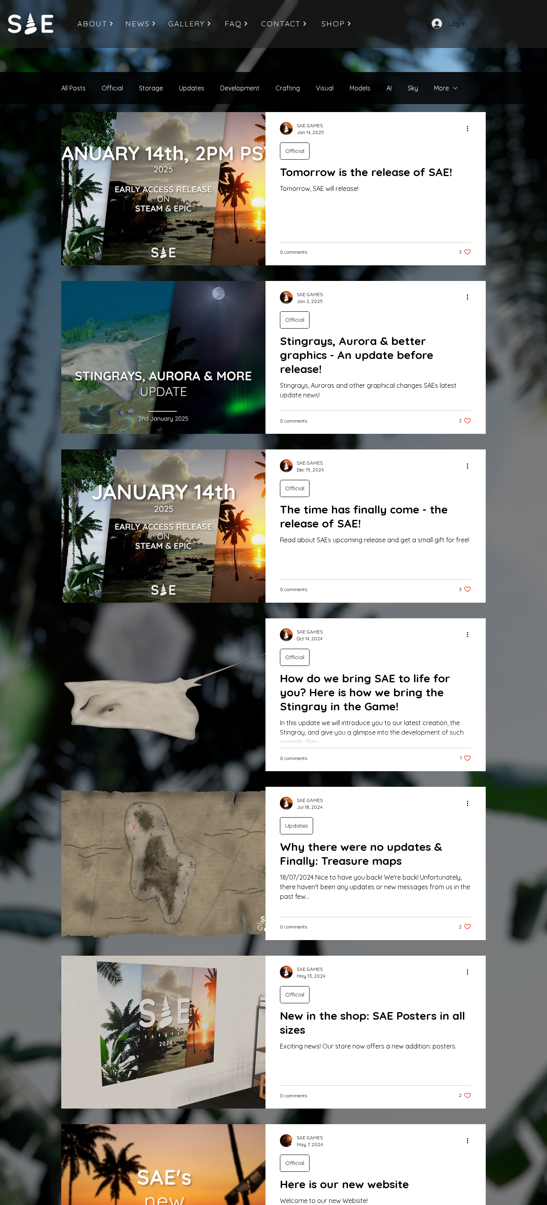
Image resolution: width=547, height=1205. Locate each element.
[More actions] (470, 128)
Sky (413, 88)
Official (112, 88)
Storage (151, 88)
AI (389, 88)
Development (239, 88)
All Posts (73, 88)
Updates (191, 88)
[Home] (30, 24)
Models (360, 88)
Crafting (288, 88)
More (441, 88)
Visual (325, 88)
